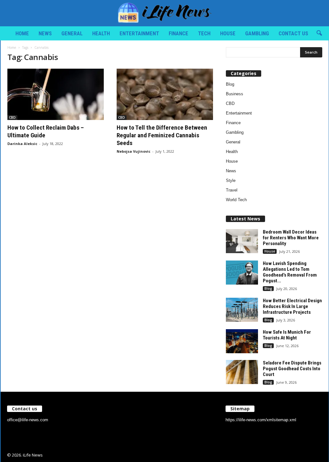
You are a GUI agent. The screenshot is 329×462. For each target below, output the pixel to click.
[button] (319, 33)
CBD (12, 117)
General (72, 33)
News (45, 33)
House (228, 33)
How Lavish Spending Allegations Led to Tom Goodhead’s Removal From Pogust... (290, 272)
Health (101, 33)
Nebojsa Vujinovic (133, 151)
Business (234, 93)
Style (231, 180)
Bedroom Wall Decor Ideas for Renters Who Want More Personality (291, 237)
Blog (230, 84)
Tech (204, 33)
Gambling (257, 33)
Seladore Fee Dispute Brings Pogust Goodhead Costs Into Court (292, 368)
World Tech (236, 199)
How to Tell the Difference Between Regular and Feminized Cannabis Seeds (162, 135)
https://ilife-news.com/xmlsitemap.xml (261, 419)
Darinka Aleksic (22, 143)
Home (22, 33)
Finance (178, 33)
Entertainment (139, 33)
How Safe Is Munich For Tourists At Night (287, 335)
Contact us (293, 33)
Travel (231, 190)
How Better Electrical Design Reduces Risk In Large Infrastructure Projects (292, 306)
